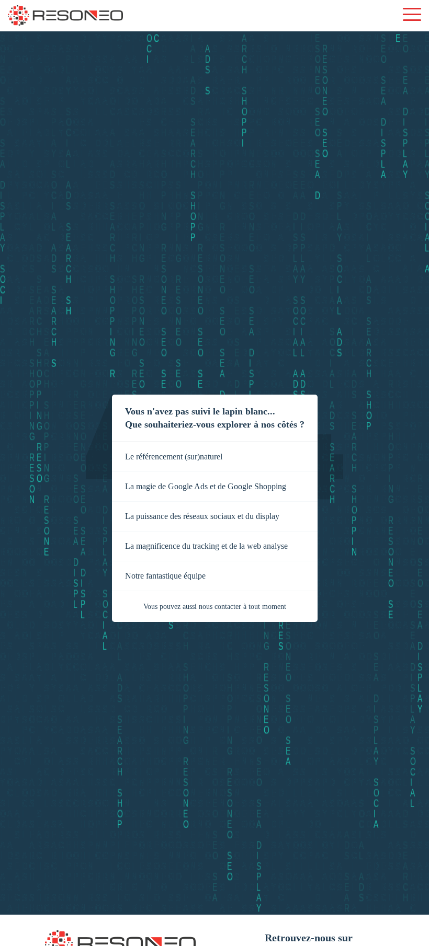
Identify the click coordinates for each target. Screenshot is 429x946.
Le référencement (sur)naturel (173, 456)
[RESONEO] (65, 16)
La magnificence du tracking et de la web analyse (206, 545)
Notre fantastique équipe (165, 575)
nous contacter (220, 606)
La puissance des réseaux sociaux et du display (202, 516)
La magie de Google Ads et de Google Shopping (205, 486)
